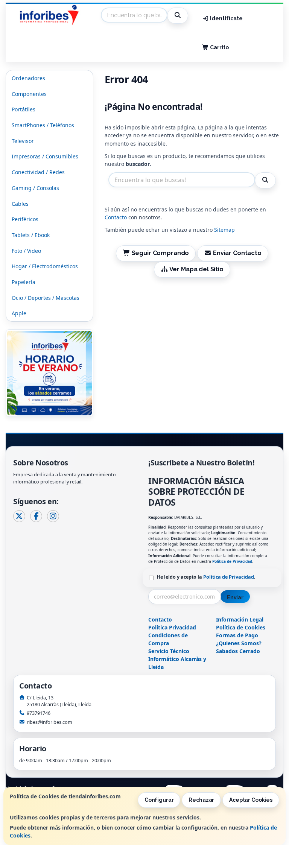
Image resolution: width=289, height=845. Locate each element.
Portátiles (23, 109)
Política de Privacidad (232, 561)
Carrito (219, 47)
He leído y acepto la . (206, 577)
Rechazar (201, 800)
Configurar (159, 800)
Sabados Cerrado (238, 651)
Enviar (235, 597)
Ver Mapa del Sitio (196, 269)
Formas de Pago (237, 635)
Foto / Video (26, 250)
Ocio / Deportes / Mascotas (45, 297)
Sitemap (224, 229)
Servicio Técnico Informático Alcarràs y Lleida (177, 658)
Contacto (116, 217)
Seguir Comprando (159, 253)
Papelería (23, 282)
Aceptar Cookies (250, 800)
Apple (19, 313)
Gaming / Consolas (35, 187)
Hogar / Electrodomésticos (45, 266)
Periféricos (25, 219)
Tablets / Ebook (31, 235)
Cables (20, 203)
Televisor (23, 140)
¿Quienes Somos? (239, 643)
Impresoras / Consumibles (45, 156)
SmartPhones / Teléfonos (43, 125)
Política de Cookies (240, 627)
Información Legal (239, 619)
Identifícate (226, 18)
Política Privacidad (172, 627)
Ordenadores (28, 78)
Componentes (29, 93)
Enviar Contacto (236, 253)
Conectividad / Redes (38, 172)
